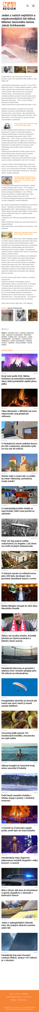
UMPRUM (11, 343)
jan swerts (16, 339)
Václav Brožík (21, 343)
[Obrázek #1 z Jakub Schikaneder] (7, 316)
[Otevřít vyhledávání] (27, 6)
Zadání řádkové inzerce (14, 997)
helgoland (22, 337)
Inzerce (17, 994)
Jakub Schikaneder (11, 308)
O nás (11, 994)
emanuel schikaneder (14, 335)
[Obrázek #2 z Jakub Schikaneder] (21, 316)
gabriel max (12, 337)
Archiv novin (27, 997)
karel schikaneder (18, 341)
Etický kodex (22, 1000)
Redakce (14, 1000)
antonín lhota (13, 333)
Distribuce (24, 994)
